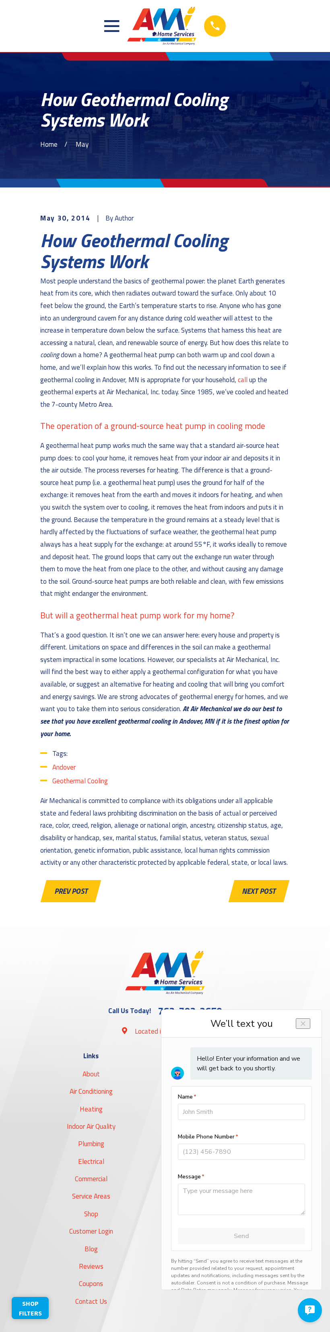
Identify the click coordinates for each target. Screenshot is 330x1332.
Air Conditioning (91, 1091)
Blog (91, 1249)
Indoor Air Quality (91, 1126)
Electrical (91, 1161)
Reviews (91, 1266)
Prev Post (71, 891)
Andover (64, 767)
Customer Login (91, 1231)
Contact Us (91, 1301)
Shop (91, 1214)
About (91, 1074)
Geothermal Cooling (80, 781)
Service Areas (91, 1196)
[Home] (162, 26)
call (243, 380)
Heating (91, 1109)
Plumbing (91, 1143)
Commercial (91, 1179)
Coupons (91, 1283)
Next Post (259, 891)
